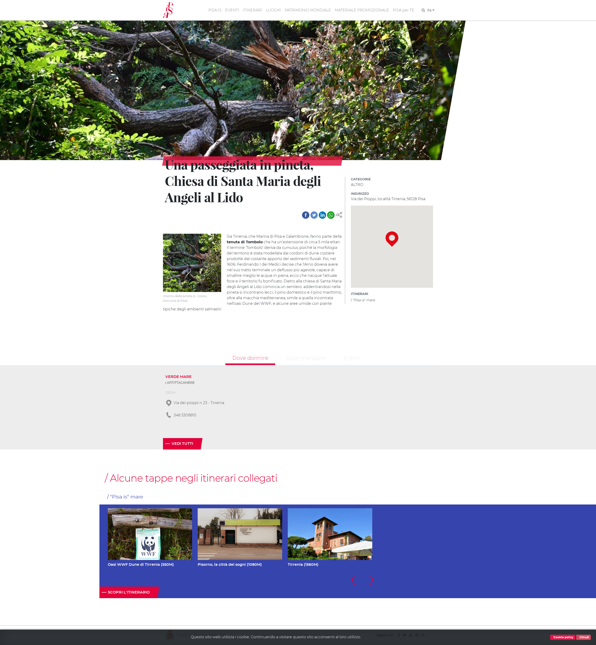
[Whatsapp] (331, 215)
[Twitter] (314, 215)
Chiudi (584, 637)
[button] (339, 214)
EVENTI (232, 10)
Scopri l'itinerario (129, 592)
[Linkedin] (322, 215)
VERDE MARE (178, 377)
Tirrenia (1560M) (303, 564)
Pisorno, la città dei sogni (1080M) (230, 564)
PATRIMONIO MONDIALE (308, 10)
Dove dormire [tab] (250, 358)
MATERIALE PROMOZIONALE (362, 10)
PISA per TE (403, 10)
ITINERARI (252, 10)
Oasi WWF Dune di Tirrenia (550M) (141, 564)
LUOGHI (273, 10)
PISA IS (214, 10)
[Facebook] (305, 215)
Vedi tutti (182, 444)
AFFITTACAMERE (181, 382)
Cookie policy (563, 637)
